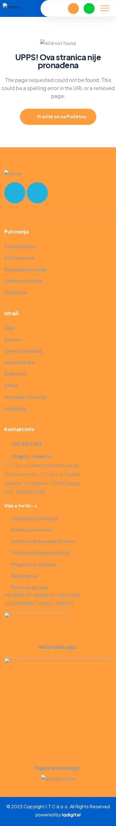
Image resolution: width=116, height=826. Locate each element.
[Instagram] (37, 192)
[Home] (11, 7)
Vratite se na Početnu (61, 116)
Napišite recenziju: (58, 768)
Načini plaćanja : (58, 647)
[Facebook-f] (14, 192)
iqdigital (71, 815)
